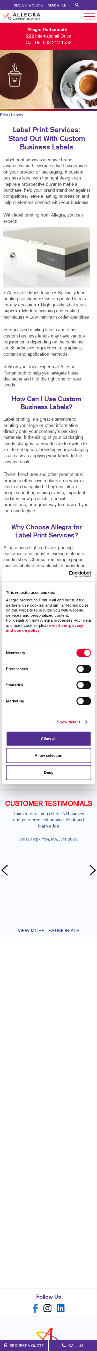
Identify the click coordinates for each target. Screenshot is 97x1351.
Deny (48, 772)
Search (77, 5)
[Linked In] (60, 1308)
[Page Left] (5, 870)
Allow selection (48, 755)
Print (4, 115)
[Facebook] (35, 1308)
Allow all (48, 738)
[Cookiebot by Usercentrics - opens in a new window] (69, 574)
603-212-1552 (57, 43)
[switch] (83, 669)
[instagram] (47, 1308)
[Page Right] (92, 870)
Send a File (57, 5)
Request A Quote (28, 5)
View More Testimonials (48, 931)
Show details (68, 722)
